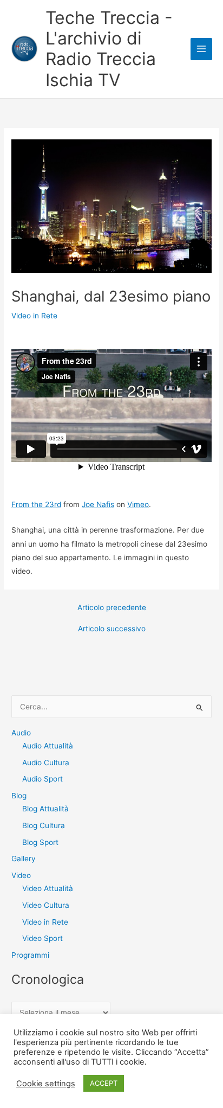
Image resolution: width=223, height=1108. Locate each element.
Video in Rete (34, 315)
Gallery (23, 858)
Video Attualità (47, 888)
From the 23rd (36, 504)
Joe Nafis (98, 504)
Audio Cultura (45, 762)
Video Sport (42, 938)
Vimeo (138, 504)
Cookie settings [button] (45, 1083)
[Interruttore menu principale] (202, 49)
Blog (19, 795)
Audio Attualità (47, 745)
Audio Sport (42, 778)
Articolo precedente (111, 608)
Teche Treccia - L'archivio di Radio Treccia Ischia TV (109, 49)
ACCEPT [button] (103, 1083)
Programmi (30, 955)
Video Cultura (45, 905)
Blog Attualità (45, 808)
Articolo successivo (112, 629)
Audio (21, 732)
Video (21, 875)
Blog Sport (40, 842)
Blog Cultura (43, 825)
